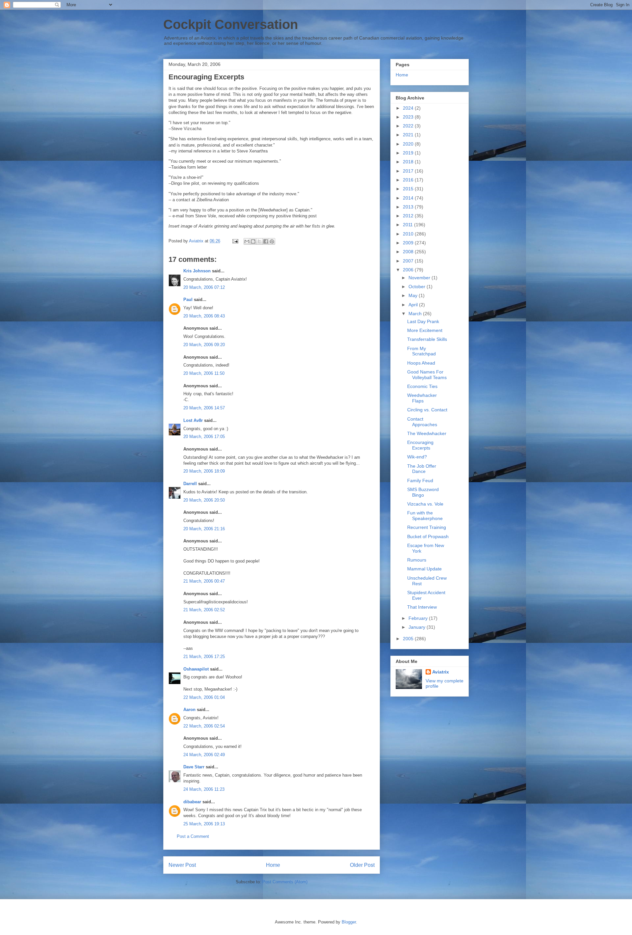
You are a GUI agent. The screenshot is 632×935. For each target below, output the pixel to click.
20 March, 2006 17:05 (204, 436)
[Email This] (247, 241)
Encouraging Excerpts (420, 445)
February (418, 618)
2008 (409, 251)
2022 (409, 125)
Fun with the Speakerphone (425, 515)
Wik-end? (417, 456)
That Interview (422, 607)
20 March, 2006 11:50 (203, 373)
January (417, 627)
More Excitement (424, 330)
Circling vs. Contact (427, 409)
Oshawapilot (196, 669)
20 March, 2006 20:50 (204, 500)
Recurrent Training (426, 527)
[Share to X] (259, 241)
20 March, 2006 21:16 (204, 528)
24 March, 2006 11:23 (203, 789)
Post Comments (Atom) (284, 881)
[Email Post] (235, 240)
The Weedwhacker (426, 433)
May (413, 295)
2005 (409, 638)
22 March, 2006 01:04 (204, 697)
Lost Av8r (193, 420)
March (415, 313)
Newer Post (182, 865)
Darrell (190, 483)
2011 (408, 224)
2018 (409, 161)
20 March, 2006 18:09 (204, 471)
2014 (409, 198)
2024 (409, 108)
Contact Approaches (422, 421)
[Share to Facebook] (265, 241)
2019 (409, 152)
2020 (409, 144)
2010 (409, 233)
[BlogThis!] (253, 241)
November (420, 277)
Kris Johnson (197, 270)
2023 (409, 117)
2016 (409, 179)
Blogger (349, 922)
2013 (409, 206)
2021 (409, 134)
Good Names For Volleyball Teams (427, 374)
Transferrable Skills (427, 339)
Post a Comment (193, 836)
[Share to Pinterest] (272, 241)
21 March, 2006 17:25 (204, 656)
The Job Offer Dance (421, 468)
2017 (409, 171)
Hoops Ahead (421, 363)
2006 (409, 269)
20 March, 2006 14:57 (204, 407)
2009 (409, 242)
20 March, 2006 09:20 (204, 344)
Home (273, 865)
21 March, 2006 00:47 (204, 581)
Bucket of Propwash (428, 536)
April (413, 304)
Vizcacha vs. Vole (425, 504)
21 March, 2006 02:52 (204, 609)
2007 (409, 260)
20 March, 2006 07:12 (204, 287)
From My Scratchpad (421, 351)
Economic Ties (422, 386)
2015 (409, 188)
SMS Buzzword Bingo (423, 492)
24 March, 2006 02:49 (204, 754)
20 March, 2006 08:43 (204, 316)
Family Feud (420, 480)
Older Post (362, 865)
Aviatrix (440, 671)
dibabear (192, 801)
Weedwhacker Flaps (422, 398)
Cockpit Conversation (230, 24)
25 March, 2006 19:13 (204, 823)
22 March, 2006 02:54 (204, 726)
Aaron (189, 709)
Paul (188, 299)
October (417, 286)
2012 (409, 215)
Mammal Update (424, 568)
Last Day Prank (423, 321)
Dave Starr (193, 766)
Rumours (416, 560)
